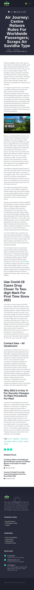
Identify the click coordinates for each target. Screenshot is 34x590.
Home (9, 49)
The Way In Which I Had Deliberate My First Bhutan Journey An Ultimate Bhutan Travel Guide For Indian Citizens (17, 462)
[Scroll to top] (31, 586)
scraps (20, 441)
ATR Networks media (11, 523)
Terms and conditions (11, 537)
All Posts (16, 49)
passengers (8, 441)
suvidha (26, 441)
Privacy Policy (9, 539)
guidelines (16, 439)
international (24, 439)
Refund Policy (9, 541)
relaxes (15, 441)
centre (10, 439)
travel (6, 444)
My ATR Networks (10, 521)
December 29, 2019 (10, 467)
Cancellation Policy (10, 543)
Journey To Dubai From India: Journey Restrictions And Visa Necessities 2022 (15, 474)
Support (7, 525)
